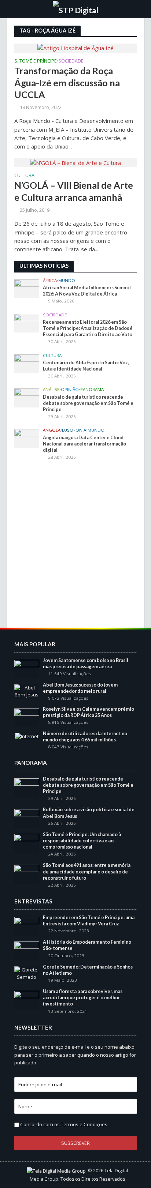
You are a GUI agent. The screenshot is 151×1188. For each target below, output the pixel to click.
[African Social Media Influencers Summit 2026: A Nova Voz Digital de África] (27, 288)
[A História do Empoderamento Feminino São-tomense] (27, 950)
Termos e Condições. (84, 1124)
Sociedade (71, 61)
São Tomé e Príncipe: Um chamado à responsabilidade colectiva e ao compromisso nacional (82, 841)
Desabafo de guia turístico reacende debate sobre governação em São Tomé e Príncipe (88, 403)
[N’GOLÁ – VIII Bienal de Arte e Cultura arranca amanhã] (75, 162)
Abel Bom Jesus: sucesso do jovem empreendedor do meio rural (80, 688)
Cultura (24, 175)
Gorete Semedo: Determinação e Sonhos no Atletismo (88, 970)
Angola (51, 430)
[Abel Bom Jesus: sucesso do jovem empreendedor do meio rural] (27, 691)
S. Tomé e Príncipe (35, 61)
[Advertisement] (75, 545)
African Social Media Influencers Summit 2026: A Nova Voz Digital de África (87, 291)
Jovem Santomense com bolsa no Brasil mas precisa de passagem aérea (85, 663)
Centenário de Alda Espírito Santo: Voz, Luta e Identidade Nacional (86, 366)
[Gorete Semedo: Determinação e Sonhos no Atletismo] (27, 973)
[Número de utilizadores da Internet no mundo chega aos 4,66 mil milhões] (26, 736)
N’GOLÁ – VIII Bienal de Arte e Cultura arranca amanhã (73, 191)
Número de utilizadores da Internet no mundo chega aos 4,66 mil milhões (85, 736)
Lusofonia (74, 430)
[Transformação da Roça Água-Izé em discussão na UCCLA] (75, 47)
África (50, 280)
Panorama (92, 389)
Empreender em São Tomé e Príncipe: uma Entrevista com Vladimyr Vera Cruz (89, 920)
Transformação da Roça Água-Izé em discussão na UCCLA (67, 82)
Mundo (66, 280)
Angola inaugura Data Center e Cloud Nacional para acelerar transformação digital (84, 444)
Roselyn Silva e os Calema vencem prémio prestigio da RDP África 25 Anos (88, 712)
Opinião (70, 389)
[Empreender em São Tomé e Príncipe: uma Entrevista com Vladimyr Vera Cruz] (27, 925)
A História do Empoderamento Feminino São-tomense (87, 945)
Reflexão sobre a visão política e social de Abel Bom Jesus (89, 813)
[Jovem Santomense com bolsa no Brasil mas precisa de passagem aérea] (27, 668)
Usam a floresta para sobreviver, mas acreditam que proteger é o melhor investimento (82, 998)
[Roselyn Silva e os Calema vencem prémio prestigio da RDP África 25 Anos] (27, 717)
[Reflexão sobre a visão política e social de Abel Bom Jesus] (27, 818)
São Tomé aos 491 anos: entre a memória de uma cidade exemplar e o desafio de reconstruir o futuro (86, 871)
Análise (51, 389)
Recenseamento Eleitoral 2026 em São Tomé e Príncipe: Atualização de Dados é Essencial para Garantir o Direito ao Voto (88, 328)
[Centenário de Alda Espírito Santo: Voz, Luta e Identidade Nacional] (27, 363)
